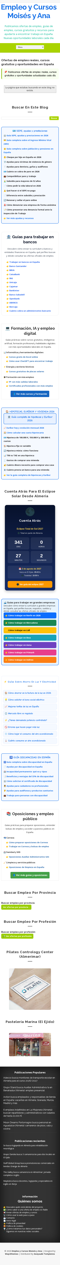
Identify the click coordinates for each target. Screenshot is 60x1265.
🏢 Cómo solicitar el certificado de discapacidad (28, 781)
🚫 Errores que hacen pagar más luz (22, 727)
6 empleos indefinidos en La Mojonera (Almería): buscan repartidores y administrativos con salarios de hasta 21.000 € (29, 1112)
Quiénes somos (30, 1201)
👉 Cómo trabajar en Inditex (19, 659)
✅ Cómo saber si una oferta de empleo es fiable (25, 1209)
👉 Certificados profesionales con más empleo (29, 386)
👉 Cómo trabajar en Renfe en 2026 (22, 615)
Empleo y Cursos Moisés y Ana (29, 11)
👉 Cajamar (12, 286)
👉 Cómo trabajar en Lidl (17, 630)
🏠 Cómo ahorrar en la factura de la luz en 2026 (28, 693)
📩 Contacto (9, 1218)
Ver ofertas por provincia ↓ (16, 907)
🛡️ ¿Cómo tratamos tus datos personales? (22, 1228)
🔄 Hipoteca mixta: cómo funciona (21, 450)
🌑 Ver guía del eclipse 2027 (30, 584)
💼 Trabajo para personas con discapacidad (25, 795)
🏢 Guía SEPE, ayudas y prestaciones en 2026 (26, 135)
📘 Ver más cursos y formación (30, 393)
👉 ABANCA (12, 302)
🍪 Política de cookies (13, 1226)
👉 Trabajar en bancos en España (23, 262)
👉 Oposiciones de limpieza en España (25, 867)
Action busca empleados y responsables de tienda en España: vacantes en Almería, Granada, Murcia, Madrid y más (29, 1100)
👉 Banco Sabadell (15, 294)
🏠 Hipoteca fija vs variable (17, 446)
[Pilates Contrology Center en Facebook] (30, 989)
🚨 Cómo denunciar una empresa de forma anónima (30, 205)
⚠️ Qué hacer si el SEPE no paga (19, 190)
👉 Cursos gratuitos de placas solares (25, 371)
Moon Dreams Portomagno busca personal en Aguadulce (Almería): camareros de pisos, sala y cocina (27, 1125)
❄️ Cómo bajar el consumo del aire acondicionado (29, 734)
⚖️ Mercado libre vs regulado (19, 713)
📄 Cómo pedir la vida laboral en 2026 (22, 185)
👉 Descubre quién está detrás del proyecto (23, 1207)
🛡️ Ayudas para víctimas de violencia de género (28, 162)
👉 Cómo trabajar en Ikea (18, 637)
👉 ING (9, 278)
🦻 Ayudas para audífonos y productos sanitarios (28, 790)
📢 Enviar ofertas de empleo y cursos (20, 1212)
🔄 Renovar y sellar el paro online (20, 200)
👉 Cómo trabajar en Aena (18, 645)
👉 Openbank (13, 298)
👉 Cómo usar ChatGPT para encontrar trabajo (29, 361)
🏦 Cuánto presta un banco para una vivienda (26, 470)
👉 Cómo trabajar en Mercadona (21, 622)
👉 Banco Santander (16, 266)
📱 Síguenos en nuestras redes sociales (21, 1231)
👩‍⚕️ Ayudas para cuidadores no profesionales (26, 786)
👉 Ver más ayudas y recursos (19, 218)
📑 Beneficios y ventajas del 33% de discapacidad (28, 776)
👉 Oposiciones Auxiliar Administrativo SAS (27, 856)
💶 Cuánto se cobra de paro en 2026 (21, 171)
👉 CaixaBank (13, 274)
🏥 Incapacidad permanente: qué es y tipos (25, 771)
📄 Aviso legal (9, 1220)
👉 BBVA (10, 270)
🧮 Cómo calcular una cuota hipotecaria (24, 432)
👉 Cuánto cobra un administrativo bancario (28, 310)
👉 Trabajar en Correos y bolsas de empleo (27, 846)
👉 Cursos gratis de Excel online (22, 357)
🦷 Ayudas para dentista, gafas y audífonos (26, 166)
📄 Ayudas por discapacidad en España (23, 766)
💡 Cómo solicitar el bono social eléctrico (24, 700)
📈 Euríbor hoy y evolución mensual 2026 (24, 428)
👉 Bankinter (12, 290)
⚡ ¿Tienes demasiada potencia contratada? (26, 720)
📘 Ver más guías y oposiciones (30, 875)
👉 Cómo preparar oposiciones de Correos (27, 842)
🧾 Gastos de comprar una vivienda (21, 460)
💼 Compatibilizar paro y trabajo (20, 176)
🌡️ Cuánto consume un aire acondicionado (25, 740)
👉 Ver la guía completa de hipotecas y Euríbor (27, 475)
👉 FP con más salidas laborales (22, 381)
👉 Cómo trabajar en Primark (19, 652)
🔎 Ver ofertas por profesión (17, 936)
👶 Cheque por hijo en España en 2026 (22, 157)
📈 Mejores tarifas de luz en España (22, 706)
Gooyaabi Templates (44, 1254)
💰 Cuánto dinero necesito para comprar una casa (29, 465)
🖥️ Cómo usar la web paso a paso (18, 1215)
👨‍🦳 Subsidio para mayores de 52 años (22, 181)
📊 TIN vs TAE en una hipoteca (19, 455)
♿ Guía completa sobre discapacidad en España (28, 762)
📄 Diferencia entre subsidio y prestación (24, 195)
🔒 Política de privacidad (14, 1223)
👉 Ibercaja (11, 306)
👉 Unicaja (11, 282)
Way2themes (11, 1254)
